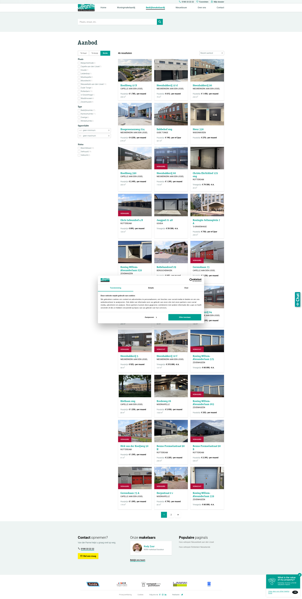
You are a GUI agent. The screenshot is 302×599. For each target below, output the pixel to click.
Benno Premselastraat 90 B (207, 447)
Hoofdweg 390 (128, 173)
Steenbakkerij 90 (202, 85)
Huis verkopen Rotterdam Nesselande (194, 547)
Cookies (140, 594)
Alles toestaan (185, 317)
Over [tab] (186, 288)
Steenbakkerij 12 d (167, 85)
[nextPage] (178, 515)
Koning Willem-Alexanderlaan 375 (203, 357)
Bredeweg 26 (164, 401)
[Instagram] (163, 594)
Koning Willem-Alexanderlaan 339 (203, 494)
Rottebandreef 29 (166, 267)
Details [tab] (151, 288)
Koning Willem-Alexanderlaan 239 (131, 268)
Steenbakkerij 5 (129, 356)
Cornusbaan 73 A (129, 493)
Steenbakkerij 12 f (167, 356)
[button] (88, 556)
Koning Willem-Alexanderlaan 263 (203, 402)
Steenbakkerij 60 (166, 173)
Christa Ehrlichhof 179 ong (205, 175)
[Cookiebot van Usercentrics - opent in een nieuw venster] (191, 280)
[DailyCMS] (181, 594)
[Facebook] (160, 594)
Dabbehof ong (164, 129)
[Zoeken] (160, 22)
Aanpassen (149, 317)
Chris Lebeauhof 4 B (131, 220)
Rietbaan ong (127, 401)
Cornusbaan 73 (201, 267)
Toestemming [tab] (115, 288)
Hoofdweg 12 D (128, 85)
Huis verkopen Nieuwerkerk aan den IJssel (196, 542)
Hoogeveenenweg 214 (132, 129)
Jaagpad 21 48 (165, 220)
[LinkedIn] (165, 594)
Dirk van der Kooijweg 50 (134, 446)
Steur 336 (198, 129)
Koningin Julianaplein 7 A (206, 222)
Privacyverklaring (125, 594)
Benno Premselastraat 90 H (171, 447)
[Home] (86, 7)
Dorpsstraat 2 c (165, 493)
